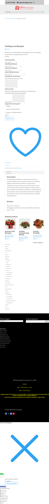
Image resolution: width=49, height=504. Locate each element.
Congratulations (8, 250)
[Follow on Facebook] (6, 414)
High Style (7, 256)
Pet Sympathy (8, 282)
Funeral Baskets (9, 296)
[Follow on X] (8, 414)
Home (6, 18)
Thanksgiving (8, 274)
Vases (6, 306)
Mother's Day (8, 268)
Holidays (10, 18)
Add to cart (9, 118)
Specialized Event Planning (5, 341)
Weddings (7, 308)
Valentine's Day (9, 276)
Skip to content (3, 485)
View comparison (11, 483)
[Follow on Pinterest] (14, 414)
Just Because (7, 278)
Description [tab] (8, 171)
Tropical (6, 304)
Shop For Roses (3, 332)
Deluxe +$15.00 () (13, 109)
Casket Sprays (9, 294)
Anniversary (7, 244)
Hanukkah (14, 18)
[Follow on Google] (11, 414)
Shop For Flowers (3, 330)
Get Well (6, 254)
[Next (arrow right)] (1, 477)
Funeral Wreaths (9, 298)
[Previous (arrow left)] (0, 477)
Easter (7, 262)
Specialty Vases (8, 289)
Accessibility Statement (5, 343)
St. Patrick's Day (9, 272)
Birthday (6, 248)
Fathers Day (8, 264)
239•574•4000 (11, 2)
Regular (8, 106)
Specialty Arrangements (11, 300)
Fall (5, 252)
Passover (8, 270)
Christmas (8, 260)
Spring (6, 291)
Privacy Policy (2, 345)
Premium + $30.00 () (13, 112)
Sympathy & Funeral (4, 334)
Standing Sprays (9, 302)
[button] (3, 486)
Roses (6, 286)
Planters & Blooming (9, 284)
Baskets (6, 246)
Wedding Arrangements (4, 336)
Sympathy (7, 293)
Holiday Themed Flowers (5, 339)
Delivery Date (8, 102)
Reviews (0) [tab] (8, 173)
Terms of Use (2, 347)
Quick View (9, 237)
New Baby (7, 280)
